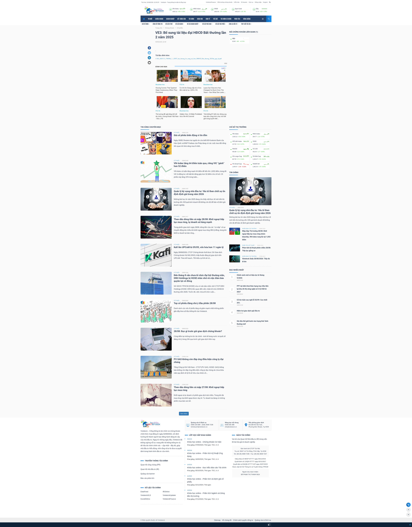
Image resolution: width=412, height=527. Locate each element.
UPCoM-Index (237, 141)
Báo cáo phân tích (147, 478)
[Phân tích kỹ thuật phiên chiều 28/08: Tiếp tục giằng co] (234, 248)
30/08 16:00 (240, 326)
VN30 (254, 141)
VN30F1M (256, 164)
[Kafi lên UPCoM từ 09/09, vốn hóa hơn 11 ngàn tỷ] (156, 255)
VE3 (233, 38)
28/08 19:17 (185, 216)
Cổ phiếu (232, 207)
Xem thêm (183, 413)
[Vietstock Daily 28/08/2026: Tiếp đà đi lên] (234, 259)
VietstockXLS (146, 495)
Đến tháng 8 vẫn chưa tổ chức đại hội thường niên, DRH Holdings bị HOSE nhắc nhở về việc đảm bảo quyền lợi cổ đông (199, 278)
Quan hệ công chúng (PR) (150, 465)
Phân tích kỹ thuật (248, 245)
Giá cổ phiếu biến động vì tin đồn (190, 135)
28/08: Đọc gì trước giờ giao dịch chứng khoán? (198, 331)
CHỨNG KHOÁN (159, 19)
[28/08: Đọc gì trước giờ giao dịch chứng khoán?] (156, 339)
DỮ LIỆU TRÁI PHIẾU (220, 24)
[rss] (269, 2)
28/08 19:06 (185, 244)
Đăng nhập (258, 2)
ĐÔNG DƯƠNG (247, 19)
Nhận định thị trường (249, 228)
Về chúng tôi (227, 520)
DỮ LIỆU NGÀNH (179, 24)
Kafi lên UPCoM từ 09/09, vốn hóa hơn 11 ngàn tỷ (199, 247)
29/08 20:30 (185, 160)
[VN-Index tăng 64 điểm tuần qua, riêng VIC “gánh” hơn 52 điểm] (156, 171)
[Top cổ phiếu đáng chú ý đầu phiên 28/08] (156, 311)
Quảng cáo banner (148, 474)
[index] (170, 9)
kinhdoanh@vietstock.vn (199, 427)
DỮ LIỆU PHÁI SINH (207, 24)
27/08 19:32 (185, 384)
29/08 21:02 (185, 132)
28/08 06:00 (185, 328)
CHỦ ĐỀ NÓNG (145, 24)
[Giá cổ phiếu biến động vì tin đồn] (156, 143)
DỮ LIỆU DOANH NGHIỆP (192, 24)
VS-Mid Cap (257, 156)
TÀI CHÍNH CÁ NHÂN (226, 19)
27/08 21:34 (185, 356)
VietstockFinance (211, 2)
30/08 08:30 (240, 313)
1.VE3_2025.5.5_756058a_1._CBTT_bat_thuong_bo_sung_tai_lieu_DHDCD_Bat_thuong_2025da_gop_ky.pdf (188, 58)
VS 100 (255, 149)
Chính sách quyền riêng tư (243, 520)
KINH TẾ (208, 19)
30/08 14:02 (240, 280)
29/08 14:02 (185, 188)
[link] (263, 18)
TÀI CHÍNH (191, 19)
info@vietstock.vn (231, 427)
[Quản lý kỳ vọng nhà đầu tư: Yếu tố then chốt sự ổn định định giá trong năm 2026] (156, 199)
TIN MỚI (150, 19)
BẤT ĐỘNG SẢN (181, 19)
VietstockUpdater (169, 495)
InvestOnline (145, 499)
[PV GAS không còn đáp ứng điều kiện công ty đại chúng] (156, 367)
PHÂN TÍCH (237, 19)
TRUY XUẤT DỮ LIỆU (246, 24)
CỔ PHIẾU (176, 132)
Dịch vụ (251, 2)
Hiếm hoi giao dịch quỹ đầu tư (248, 311)
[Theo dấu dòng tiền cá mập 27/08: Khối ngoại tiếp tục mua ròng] (156, 395)
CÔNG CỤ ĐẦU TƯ (233, 24)
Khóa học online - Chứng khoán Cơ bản (204, 442)
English (265, 2)
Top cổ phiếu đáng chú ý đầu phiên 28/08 (195, 303)
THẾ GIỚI (215, 19)
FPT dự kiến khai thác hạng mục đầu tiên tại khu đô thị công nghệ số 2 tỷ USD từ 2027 (252, 289)
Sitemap (217, 520)
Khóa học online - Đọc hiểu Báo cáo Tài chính (206, 468)
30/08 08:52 (240, 294)
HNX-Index (256, 134)
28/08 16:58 (185, 272)
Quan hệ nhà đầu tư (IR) (150, 469)
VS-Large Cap (237, 156)
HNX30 (234, 149)
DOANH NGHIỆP (170, 19)
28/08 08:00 (185, 300)
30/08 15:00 (240, 305)
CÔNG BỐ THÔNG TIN (157, 24)
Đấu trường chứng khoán (225, 2)
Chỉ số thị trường (237, 127)
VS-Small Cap (237, 164)
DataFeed (144, 492)
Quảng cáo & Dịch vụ (263, 520)
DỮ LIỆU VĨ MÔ (168, 24)
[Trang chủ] (150, 423)
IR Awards (244, 2)
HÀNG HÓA (200, 19)
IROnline (166, 492)
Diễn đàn (236, 2)
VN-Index (235, 134)
